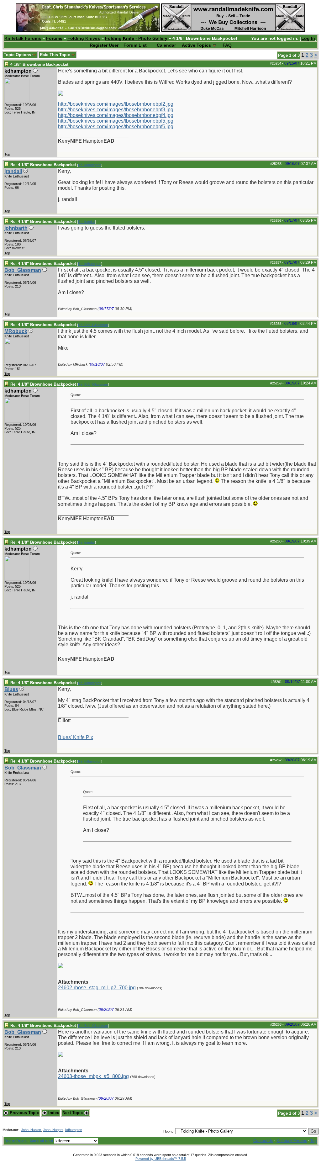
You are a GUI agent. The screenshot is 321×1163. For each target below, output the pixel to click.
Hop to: (168, 1131)
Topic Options (18, 54)
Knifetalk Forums (22, 38)
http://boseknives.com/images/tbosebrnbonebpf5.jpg (115, 121)
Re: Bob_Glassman (93, 325)
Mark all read (41, 1141)
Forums (54, 38)
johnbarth (16, 228)
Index (53, 1112)
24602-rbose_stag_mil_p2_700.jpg (97, 987)
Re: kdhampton (89, 165)
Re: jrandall (86, 222)
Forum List (135, 45)
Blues (11, 689)
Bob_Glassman (22, 270)
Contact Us (263, 1141)
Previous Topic (23, 1112)
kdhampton (73, 1130)
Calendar (166, 45)
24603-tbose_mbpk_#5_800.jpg (93, 1076)
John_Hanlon (31, 1130)
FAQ (227, 45)
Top (7, 154)
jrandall (13, 171)
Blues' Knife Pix (75, 737)
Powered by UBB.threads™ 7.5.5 (160, 1158)
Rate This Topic (55, 54)
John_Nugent (53, 1130)
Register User (104, 45)
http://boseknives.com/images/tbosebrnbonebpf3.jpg (115, 109)
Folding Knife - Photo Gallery (136, 38)
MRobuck (15, 331)
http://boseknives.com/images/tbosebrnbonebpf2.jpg (115, 104)
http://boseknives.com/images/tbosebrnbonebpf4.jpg (115, 115)
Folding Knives (83, 38)
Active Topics (196, 45)
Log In (308, 38)
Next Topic (73, 1112)
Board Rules (15, 1141)
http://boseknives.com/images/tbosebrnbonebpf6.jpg (115, 126)
